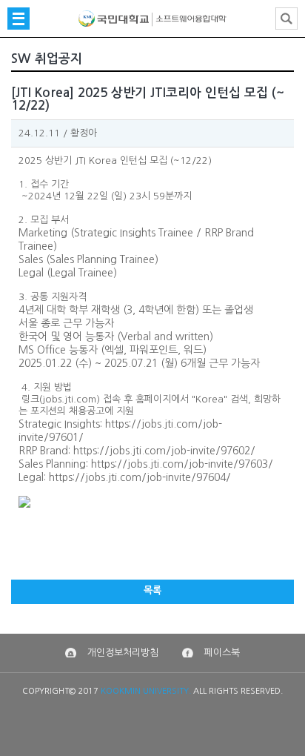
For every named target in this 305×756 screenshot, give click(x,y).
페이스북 (222, 652)
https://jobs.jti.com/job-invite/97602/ (164, 450)
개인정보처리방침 (122, 652)
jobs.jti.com (69, 399)
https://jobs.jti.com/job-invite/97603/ (182, 464)
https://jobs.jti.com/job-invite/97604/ (140, 477)
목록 (152, 590)
